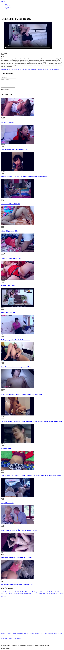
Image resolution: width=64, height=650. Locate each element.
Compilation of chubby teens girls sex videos (16, 367)
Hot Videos (7, 8)
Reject (8, 648)
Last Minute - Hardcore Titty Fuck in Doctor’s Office (19, 530)
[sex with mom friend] (17, 279)
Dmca (18, 638)
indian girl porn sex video (9, 231)
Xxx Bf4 (24, 592)
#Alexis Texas (4, 69)
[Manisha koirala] (17, 442)
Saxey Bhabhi (47, 592)
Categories (7, 5)
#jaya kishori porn (19, 69)
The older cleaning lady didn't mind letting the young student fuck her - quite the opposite (31, 421)
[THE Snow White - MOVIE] (17, 197)
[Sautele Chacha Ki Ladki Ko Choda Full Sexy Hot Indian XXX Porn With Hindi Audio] (17, 469)
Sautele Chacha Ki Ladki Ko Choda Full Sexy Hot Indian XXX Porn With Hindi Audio (31, 476)
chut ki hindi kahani (8, 312)
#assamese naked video (31, 69)
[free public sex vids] (17, 496)
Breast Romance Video (26, 593)
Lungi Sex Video (37, 593)
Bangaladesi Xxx (38, 592)
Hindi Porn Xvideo (57, 593)
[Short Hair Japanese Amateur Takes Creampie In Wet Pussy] (17, 388)
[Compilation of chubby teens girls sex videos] (17, 360)
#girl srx (40, 69)
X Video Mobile (15, 593)
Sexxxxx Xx (30, 592)
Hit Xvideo (19, 592)
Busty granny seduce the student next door (15, 340)
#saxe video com (47, 69)
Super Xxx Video (56, 592)
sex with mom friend (8, 285)
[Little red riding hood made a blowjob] (17, 143)
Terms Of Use (12, 638)
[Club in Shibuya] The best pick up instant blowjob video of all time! (24, 176)
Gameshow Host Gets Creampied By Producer (16, 557)
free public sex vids (7, 503)
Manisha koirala (6, 448)
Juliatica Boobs (5, 592)
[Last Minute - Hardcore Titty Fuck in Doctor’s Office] (17, 524)
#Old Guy (11, 69)
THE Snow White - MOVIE (10, 204)
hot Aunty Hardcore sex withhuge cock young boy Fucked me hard (44, 633)
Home (5, 4)
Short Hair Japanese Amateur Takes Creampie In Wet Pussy (21, 394)
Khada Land (12, 592)
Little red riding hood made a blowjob (14, 149)
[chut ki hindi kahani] (17, 306)
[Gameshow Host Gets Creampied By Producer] (17, 551)
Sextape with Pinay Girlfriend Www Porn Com (13, 633)
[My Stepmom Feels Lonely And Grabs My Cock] (17, 578)
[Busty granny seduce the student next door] (17, 333)
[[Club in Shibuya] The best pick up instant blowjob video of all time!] (17, 170)
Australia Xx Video (6, 593)
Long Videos (7, 7)
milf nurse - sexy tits (7, 122)
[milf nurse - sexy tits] (17, 116)
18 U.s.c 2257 (4, 638)
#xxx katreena (56, 69)
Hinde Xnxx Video (47, 593)
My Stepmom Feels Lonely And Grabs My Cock (17, 584)
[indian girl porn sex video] (17, 224)
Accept (3, 648)
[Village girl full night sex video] (17, 252)
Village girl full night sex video (11, 258)
